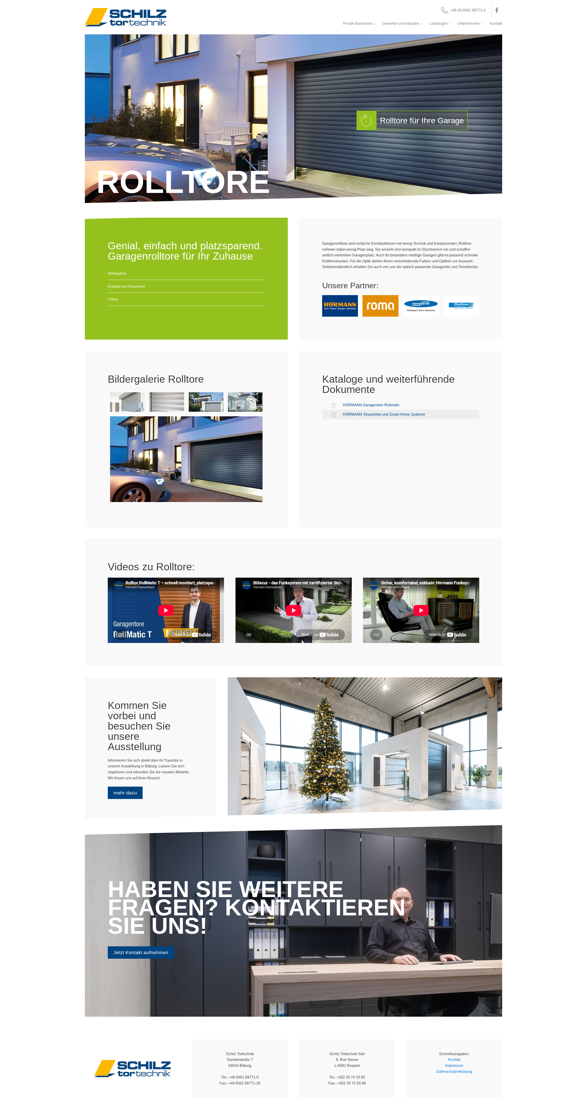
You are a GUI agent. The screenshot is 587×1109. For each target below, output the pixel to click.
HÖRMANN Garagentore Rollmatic (371, 405)
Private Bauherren (358, 23)
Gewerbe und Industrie (400, 23)
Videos (113, 299)
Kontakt (496, 23)
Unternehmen (468, 23)
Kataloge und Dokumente (126, 286)
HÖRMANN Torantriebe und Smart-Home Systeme (384, 414)
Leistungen (438, 23)
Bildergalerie (117, 273)
